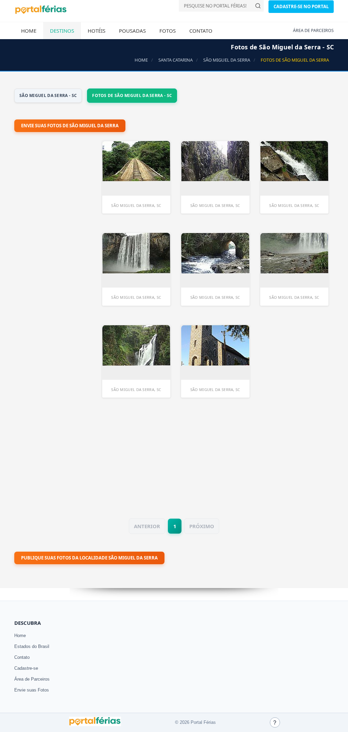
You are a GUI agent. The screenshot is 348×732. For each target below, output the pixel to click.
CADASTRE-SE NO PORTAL (301, 6)
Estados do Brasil (31, 646)
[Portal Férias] (40, 12)
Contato (200, 30)
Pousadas (132, 30)
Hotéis (96, 30)
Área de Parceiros (32, 679)
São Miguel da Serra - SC (48, 95)
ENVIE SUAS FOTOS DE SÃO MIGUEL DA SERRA (70, 126)
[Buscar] (258, 6)
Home (28, 30)
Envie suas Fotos (31, 690)
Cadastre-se (26, 668)
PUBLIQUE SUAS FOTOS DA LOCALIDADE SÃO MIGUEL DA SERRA (89, 558)
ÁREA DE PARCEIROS (313, 30)
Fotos (167, 30)
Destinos (62, 30)
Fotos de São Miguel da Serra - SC (132, 95)
